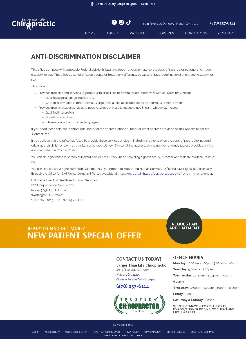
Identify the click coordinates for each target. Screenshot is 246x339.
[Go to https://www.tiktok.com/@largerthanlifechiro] (128, 23)
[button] (184, 226)
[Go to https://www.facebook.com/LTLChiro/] (114, 23)
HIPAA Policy (132, 332)
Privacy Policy (152, 332)
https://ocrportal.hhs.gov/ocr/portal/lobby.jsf (149, 173)
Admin (35, 332)
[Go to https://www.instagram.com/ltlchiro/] (121, 23)
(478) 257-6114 (222, 23)
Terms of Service (175, 332)
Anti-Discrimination (76, 332)
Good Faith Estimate (202, 332)
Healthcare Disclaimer (106, 332)
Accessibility (52, 332)
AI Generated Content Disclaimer (123, 335)
